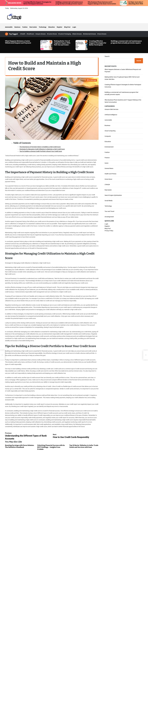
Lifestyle (107, 184)
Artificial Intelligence (111, 114)
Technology (42, 27)
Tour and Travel (109, 211)
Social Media (108, 200)
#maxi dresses (101, 34)
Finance (107, 157)
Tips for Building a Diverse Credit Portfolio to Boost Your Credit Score (40, 151)
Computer (108, 136)
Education (51, 27)
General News (109, 168)
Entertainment (109, 147)
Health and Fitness (110, 174)
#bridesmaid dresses (89, 34)
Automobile (8, 27)
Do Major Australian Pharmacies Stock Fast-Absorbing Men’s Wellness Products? (122, 3)
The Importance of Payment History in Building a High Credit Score (40, 147)
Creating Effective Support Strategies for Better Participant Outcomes (97, 44)
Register (59, 27)
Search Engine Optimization (113, 195)
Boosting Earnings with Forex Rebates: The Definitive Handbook (19, 446)
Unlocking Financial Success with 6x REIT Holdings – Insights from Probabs (51, 447)
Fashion (24, 27)
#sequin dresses (40, 34)
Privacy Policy (109, 230)
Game (106, 163)
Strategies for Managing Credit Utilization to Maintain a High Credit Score (42, 149)
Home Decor (108, 179)
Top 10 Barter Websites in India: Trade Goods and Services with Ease (83, 446)
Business (17, 27)
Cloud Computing (110, 131)
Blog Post (67, 27)
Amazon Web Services (111, 109)
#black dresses (77, 34)
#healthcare (30, 34)
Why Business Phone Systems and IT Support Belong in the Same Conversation (81, 3)
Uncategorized (109, 216)
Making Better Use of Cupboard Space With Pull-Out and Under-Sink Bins (62, 44)
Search (107, 56)
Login (74, 27)
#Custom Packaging (64, 34)
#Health (23, 34)
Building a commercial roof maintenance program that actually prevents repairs (48, 3)
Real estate (33, 27)
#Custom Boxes (52, 34)
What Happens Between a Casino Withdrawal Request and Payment (18, 42)
